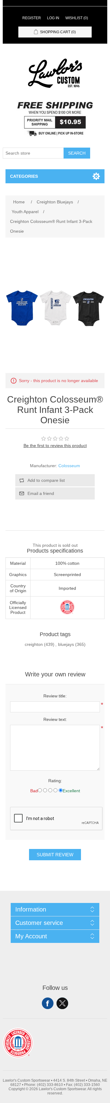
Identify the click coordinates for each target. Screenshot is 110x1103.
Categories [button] (24, 176)
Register (31, 18)
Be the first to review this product (55, 445)
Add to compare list (46, 480)
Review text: (55, 719)
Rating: (55, 780)
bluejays (66, 644)
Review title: (55, 695)
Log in (53, 18)
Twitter (62, 1003)
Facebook (47, 1003)
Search (77, 153)
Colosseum (69, 465)
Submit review (55, 854)
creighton (34, 644)
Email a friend (41, 493)
